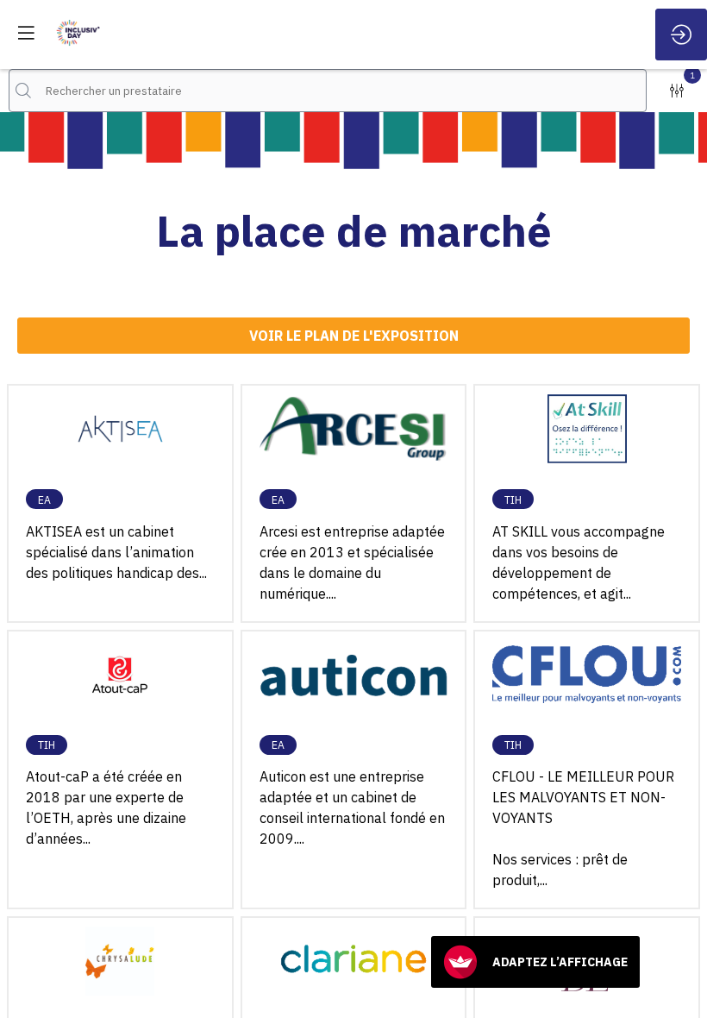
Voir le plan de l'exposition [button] (354, 334)
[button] (26, 32)
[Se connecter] (681, 34)
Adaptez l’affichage (560, 962)
